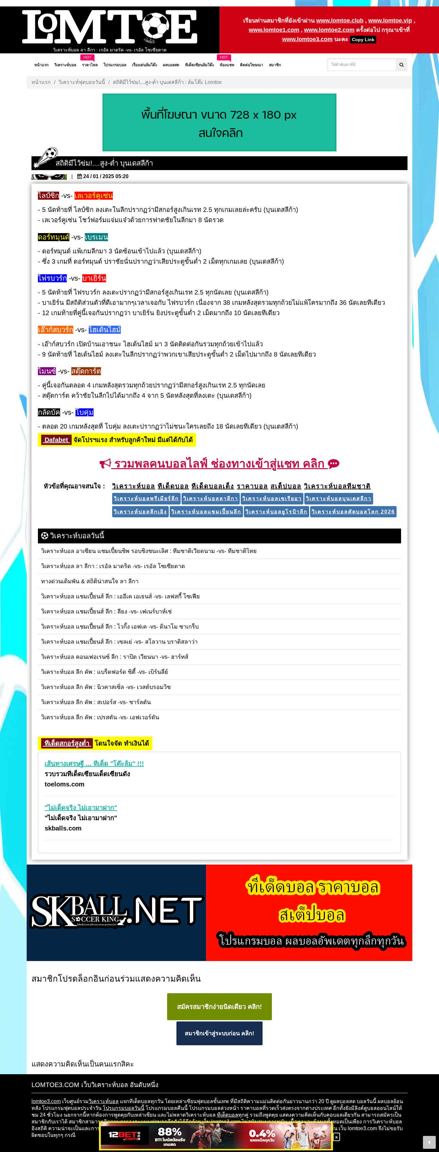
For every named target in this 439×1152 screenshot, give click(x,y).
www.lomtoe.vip (390, 20)
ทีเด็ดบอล (227, 1115)
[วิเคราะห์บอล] (219, 123)
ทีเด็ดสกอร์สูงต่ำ (67, 743)
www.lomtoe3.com (307, 39)
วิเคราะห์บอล (104, 1101)
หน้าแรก (41, 82)
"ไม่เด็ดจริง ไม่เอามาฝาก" (81, 807)
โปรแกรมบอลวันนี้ (123, 1108)
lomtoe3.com (46, 1101)
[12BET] (216, 1136)
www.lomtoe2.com (329, 30)
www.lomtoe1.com (274, 30)
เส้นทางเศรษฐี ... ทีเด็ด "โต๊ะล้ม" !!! (94, 763)
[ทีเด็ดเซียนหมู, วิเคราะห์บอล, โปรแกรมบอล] (219, 913)
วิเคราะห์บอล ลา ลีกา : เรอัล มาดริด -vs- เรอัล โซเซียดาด (109, 49)
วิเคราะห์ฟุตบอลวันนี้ (81, 82)
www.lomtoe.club (339, 20)
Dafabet (56, 439)
